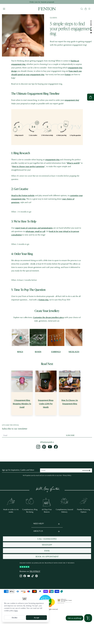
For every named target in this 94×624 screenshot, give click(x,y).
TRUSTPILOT (34, 571)
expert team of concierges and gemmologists (34, 228)
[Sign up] (88, 470)
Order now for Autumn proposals (47, 2)
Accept (36, 617)
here (16, 610)
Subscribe (70, 435)
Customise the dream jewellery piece (48, 317)
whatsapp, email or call (35, 231)
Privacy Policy (67, 475)
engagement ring (72, 100)
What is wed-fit (73, 163)
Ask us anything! (74, 618)
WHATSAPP (47, 544)
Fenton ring (43, 299)
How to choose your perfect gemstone (28, 166)
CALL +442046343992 (47, 538)
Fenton (68, 74)
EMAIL (47, 550)
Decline (14, 617)
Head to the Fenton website (23, 195)
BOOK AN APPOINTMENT (47, 556)
